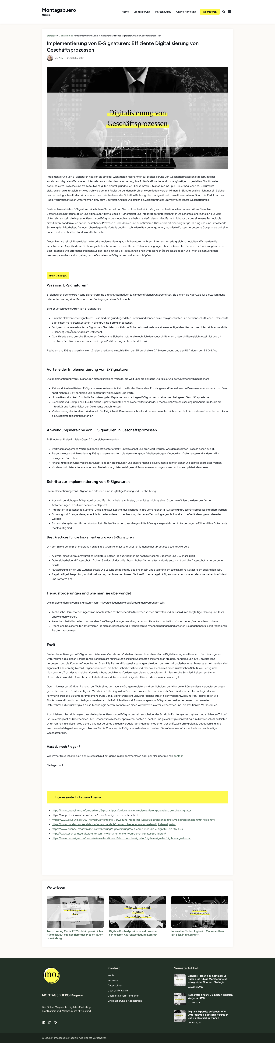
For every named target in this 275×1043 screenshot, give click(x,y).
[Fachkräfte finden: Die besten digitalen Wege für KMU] (180, 995)
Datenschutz (115, 985)
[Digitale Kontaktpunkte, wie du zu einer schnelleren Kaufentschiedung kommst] (137, 911)
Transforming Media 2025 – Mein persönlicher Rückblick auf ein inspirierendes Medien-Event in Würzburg (75, 935)
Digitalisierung (142, 11)
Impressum (114, 980)
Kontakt (178, 755)
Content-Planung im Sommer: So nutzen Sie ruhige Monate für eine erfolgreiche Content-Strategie (207, 979)
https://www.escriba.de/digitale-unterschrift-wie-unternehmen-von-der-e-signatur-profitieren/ (109, 833)
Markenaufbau (163, 11)
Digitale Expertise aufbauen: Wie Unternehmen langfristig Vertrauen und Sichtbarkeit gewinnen (208, 1015)
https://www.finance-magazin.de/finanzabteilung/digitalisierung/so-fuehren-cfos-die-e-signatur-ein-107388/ (117, 829)
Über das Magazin (118, 990)
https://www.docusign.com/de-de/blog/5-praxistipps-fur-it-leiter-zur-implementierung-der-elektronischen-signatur (121, 810)
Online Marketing (186, 11)
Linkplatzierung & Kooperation (125, 1000)
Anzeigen (61, 275)
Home (125, 11)
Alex (61, 58)
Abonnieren (210, 11)
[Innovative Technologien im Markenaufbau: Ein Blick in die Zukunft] (199, 911)
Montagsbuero (59, 10)
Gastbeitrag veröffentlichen (123, 995)
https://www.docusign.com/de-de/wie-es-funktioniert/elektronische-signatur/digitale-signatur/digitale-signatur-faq (121, 838)
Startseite (52, 35)
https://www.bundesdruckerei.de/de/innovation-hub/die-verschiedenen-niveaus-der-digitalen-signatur (114, 824)
